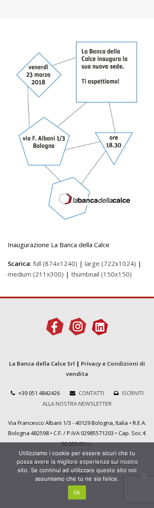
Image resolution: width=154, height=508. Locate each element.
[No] (143, 475)
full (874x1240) (55, 263)
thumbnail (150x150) (101, 274)
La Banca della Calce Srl (42, 363)
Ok (77, 492)
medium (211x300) (36, 274)
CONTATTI (91, 393)
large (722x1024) (110, 263)
